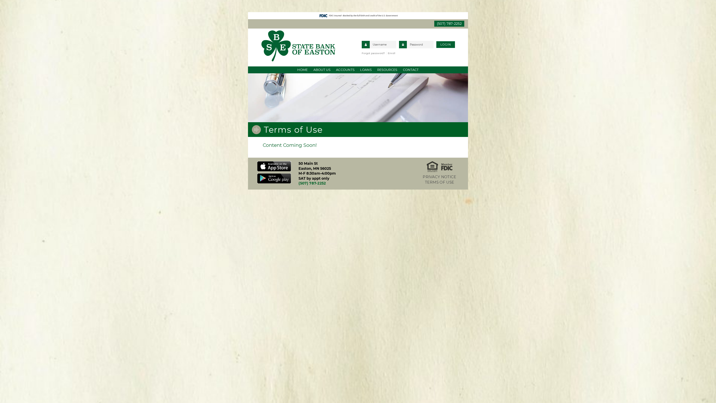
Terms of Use (439, 182)
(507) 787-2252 (449, 24)
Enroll (391, 53)
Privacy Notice (439, 176)
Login (445, 44)
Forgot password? (373, 53)
